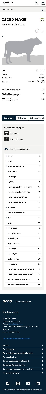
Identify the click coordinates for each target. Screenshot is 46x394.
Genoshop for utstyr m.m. (14, 365)
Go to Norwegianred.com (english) (17, 369)
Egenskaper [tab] (9, 118)
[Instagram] (18, 383)
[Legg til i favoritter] (42, 31)
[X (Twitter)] (38, 383)
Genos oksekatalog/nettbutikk (16, 361)
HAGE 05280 (7, 10)
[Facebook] (7, 383)
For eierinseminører (11, 373)
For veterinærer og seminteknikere (18, 353)
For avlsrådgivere (10, 357)
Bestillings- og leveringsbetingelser (31, 389)
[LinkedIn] (28, 383)
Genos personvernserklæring (11, 389)
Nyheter (6, 345)
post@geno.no (15, 324)
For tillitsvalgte (9, 349)
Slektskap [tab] (22, 118)
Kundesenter (9, 312)
